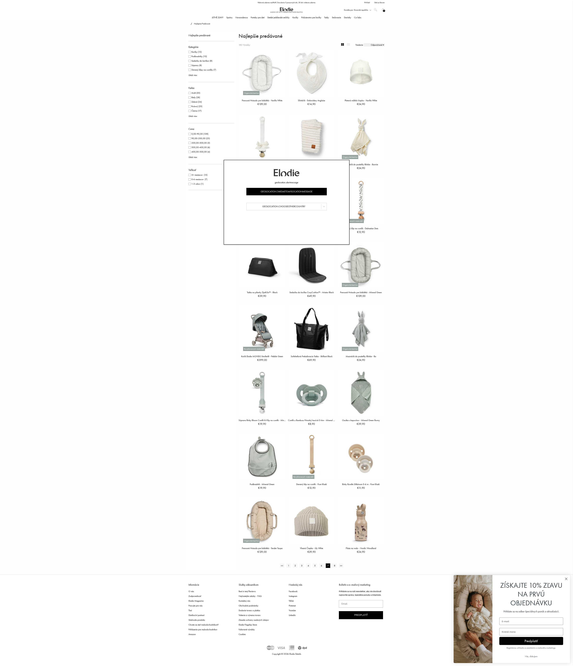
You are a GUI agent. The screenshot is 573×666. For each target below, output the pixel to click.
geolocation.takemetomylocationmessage (286, 191)
